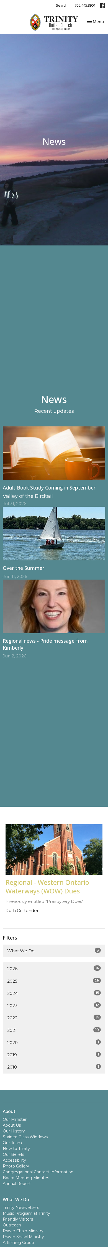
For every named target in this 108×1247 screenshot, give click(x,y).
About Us (12, 1125)
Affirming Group (18, 1242)
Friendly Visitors (18, 1219)
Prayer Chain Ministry (23, 1230)
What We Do (53, 950)
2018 (53, 1067)
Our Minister (15, 1119)
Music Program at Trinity (26, 1213)
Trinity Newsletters (21, 1207)
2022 (53, 1017)
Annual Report (17, 1183)
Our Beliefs (13, 1154)
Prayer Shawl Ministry (23, 1236)
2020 (53, 1042)
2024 (53, 993)
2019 (53, 1054)
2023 (53, 1005)
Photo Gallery (16, 1166)
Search (62, 5)
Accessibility (14, 1160)
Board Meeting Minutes (26, 1177)
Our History (14, 1131)
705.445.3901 (85, 5)
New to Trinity (16, 1148)
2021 (53, 1030)
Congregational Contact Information (38, 1171)
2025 (53, 981)
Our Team (12, 1142)
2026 (53, 968)
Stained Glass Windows (25, 1136)
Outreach (12, 1225)
